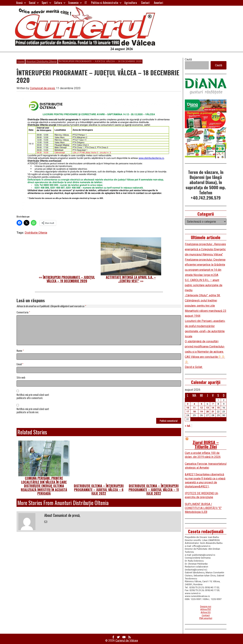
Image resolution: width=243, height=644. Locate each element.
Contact (145, 3)
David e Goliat (194, 367)
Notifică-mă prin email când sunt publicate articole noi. (33, 410)
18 (194, 411)
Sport (45, 3)
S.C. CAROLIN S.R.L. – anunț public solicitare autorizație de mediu (203, 285)
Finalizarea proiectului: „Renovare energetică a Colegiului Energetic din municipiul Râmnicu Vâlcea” (205, 249)
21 (213, 411)
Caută (188, 59)
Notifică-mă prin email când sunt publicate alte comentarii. (33, 396)
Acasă (19, 3)
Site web (21, 377)
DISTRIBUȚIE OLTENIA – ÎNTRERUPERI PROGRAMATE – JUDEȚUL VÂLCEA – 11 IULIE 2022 (154, 489)
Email (20, 364)
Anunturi (158, 3)
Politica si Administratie (104, 3)
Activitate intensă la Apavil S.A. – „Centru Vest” (131, 279)
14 (213, 407)
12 (201, 407)
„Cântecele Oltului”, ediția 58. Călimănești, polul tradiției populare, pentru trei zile (202, 300)
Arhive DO (206, 612)
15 (218, 407)
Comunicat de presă (42, 88)
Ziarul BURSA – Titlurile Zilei (206, 444)
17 (187, 411)
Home (20, 61)
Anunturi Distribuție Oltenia (41, 61)
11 (194, 407)
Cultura (58, 3)
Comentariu (23, 312)
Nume (20, 350)
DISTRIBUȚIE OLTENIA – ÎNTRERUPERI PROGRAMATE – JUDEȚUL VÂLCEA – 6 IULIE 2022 (99, 489)
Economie (73, 3)
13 (207, 407)
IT (86, 3)
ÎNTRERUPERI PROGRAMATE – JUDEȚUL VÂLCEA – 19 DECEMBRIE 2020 (69, 279)
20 (207, 411)
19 (201, 411)
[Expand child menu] (25, 3)
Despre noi (205, 606)
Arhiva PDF (205, 609)
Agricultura (130, 3)
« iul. (188, 425)
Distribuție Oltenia (36, 232)
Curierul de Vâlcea (126, 640)
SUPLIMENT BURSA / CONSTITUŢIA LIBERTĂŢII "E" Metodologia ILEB (203, 508)
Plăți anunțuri (205, 618)
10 (187, 407)
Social (32, 3)
